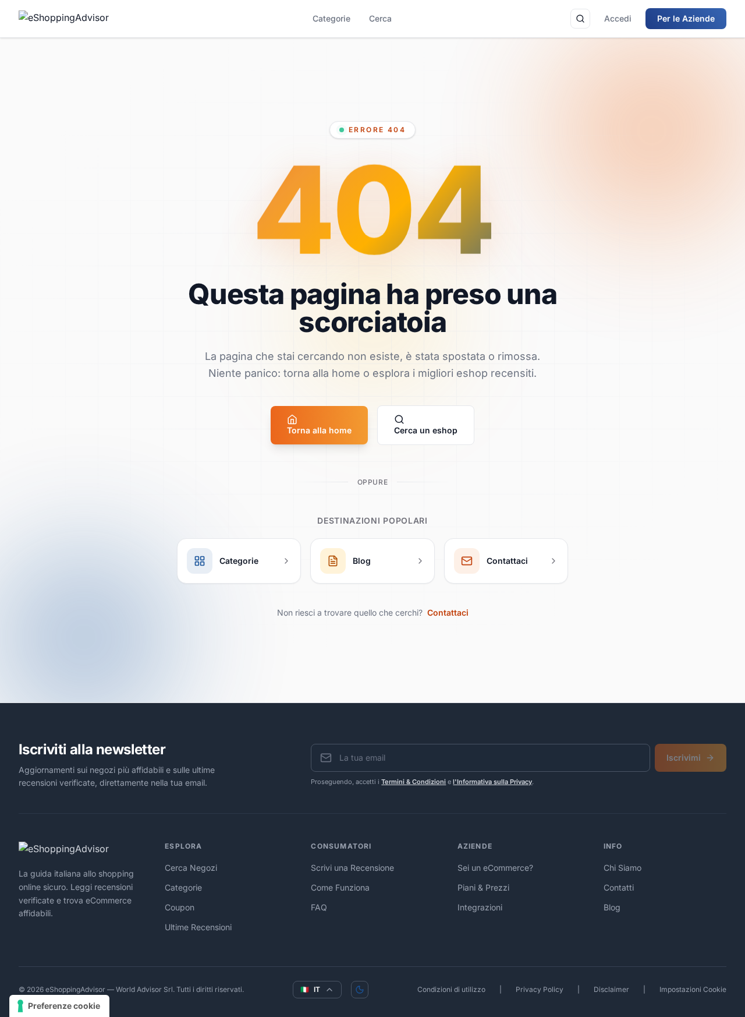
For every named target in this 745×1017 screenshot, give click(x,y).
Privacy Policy (539, 989)
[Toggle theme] (359, 989)
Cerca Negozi (191, 868)
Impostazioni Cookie (692, 989)
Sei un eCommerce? (495, 868)
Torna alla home (319, 430)
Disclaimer (611, 989)
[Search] (580, 19)
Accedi (618, 18)
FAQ (319, 907)
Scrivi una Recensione (352, 868)
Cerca (380, 18)
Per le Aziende (686, 18)
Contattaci (448, 612)
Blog (612, 907)
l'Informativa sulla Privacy (492, 782)
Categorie (331, 18)
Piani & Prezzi (483, 887)
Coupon (179, 907)
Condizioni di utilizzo (451, 989)
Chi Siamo (622, 868)
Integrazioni (479, 907)
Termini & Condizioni (413, 782)
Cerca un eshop (425, 430)
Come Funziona (340, 887)
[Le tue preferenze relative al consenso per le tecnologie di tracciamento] (59, 1006)
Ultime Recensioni (198, 927)
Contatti (619, 887)
